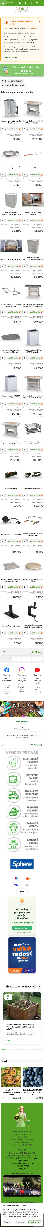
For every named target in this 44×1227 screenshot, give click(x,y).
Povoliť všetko (35, 1222)
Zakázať (7, 1222)
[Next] (39, 986)
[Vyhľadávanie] (31, 3)
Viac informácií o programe (22, 932)
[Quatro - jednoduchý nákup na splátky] (22, 955)
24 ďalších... (36, 652)
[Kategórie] (10, 3)
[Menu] (3, 3)
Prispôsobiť (20, 1222)
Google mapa (22, 1161)
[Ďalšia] (37, 659)
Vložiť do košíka (13, 129)
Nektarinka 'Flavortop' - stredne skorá (11, 1091)
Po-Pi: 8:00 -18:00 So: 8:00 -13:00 (22, 1158)
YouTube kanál (22, 1166)
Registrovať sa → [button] (22, 928)
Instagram (22, 1168)
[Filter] (25, 3)
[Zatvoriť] (39, 21)
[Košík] (36, 3)
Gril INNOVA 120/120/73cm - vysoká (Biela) (33, 1091)
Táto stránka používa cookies (14, 1206)
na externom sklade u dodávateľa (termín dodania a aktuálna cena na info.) (14, 134)
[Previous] (33, 986)
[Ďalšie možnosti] (41, 3)
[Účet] (20, 3)
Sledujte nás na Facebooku (22, 1163)
